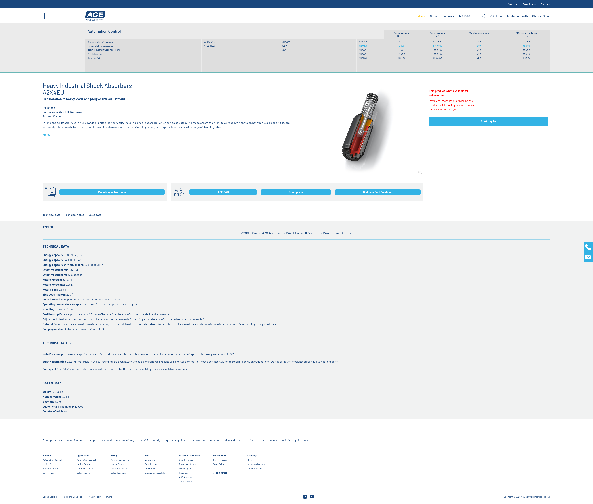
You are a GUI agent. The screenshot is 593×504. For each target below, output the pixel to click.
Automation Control (52, 459)
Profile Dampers (95, 54)
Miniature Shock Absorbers (100, 41)
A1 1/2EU (286, 41)
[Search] (483, 16)
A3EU (284, 49)
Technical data (51, 214)
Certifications (185, 481)
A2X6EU (363, 49)
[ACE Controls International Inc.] (95, 16)
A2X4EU (363, 45)
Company (252, 455)
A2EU (284, 45)
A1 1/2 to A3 (209, 45)
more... (47, 134)
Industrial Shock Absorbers (100, 45)
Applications (83, 455)
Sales (147, 455)
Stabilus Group (541, 16)
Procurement (151, 468)
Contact (545, 4)
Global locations (255, 468)
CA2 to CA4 (209, 41)
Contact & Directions (257, 464)
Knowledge (184, 472)
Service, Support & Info (156, 472)
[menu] (434, 16)
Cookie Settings (50, 496)
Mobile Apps (185, 468)
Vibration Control (51, 468)
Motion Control (50, 464)
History (250, 459)
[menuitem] (419, 16)
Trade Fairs (218, 464)
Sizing (114, 455)
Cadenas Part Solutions (377, 192)
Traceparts (296, 192)
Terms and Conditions (73, 496)
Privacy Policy (94, 496)
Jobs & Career (220, 472)
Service (512, 4)
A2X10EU (363, 57)
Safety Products (50, 472)
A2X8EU (363, 53)
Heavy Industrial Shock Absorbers (103, 49)
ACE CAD (223, 192)
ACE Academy (185, 477)
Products (47, 455)
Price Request (151, 464)
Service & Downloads (189, 455)
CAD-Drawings (186, 459)
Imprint (109, 496)
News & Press (219, 455)
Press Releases (220, 459)
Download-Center (187, 464)
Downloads (529, 4)
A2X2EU (363, 41)
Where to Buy (151, 459)
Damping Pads (94, 58)
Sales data (94, 214)
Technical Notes (74, 214)
